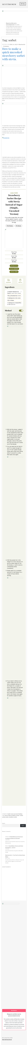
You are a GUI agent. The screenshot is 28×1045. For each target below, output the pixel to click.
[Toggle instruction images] (21, 311)
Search (3, 823)
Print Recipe (10, 225)
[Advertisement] (14, 882)
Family (8, 813)
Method (20, 282)
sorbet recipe (5, 816)
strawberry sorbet (13, 816)
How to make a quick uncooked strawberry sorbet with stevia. (13, 54)
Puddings (20, 813)
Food (12, 813)
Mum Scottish (22, 44)
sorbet (21, 815)
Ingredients (8, 282)
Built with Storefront (7, 1039)
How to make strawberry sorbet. (12, 815)
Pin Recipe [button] (18, 225)
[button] (21, 291)
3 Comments (6, 46)
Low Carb (16, 813)
